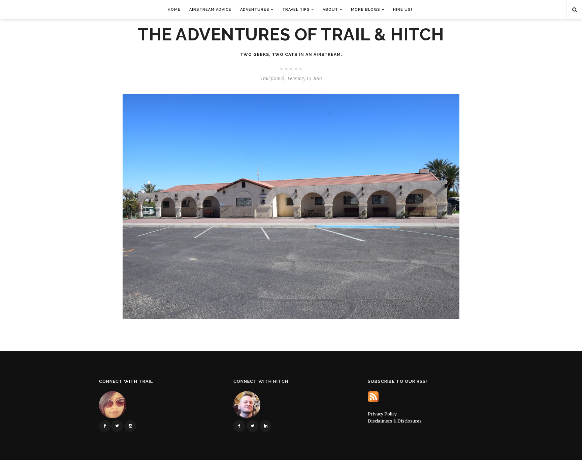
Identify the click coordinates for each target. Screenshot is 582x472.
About (330, 9)
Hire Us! (402, 9)
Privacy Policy (382, 413)
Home (174, 9)
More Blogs (365, 9)
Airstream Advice (210, 9)
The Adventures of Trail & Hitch (291, 34)
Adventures (254, 9)
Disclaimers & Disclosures (395, 421)
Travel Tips (296, 9)
